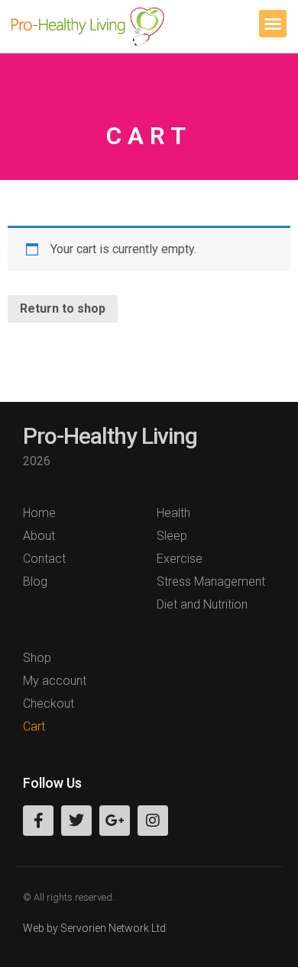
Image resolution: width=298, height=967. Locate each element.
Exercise (179, 558)
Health (173, 513)
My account (54, 680)
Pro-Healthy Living (110, 435)
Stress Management (211, 581)
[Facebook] (38, 820)
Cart (34, 726)
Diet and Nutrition (202, 604)
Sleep (172, 535)
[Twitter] (76, 820)
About (39, 535)
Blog (35, 581)
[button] (273, 23)
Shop (37, 658)
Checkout (48, 703)
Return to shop (62, 308)
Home (39, 513)
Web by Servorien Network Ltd (94, 928)
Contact (44, 558)
